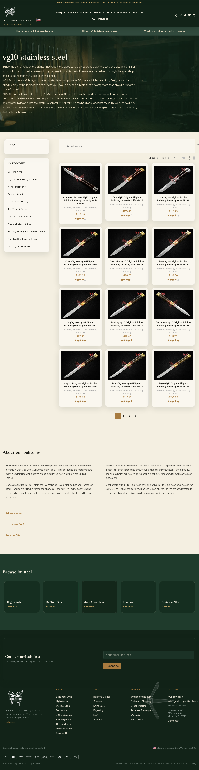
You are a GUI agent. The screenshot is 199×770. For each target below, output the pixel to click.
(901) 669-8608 (175, 696)
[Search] (176, 15)
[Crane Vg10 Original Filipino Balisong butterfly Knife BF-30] (80, 243)
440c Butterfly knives (18, 186)
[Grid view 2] (183, 158)
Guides (110, 12)
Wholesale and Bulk (141, 696)
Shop (59, 12)
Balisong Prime (15, 172)
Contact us (174, 720)
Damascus (61, 710)
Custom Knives (64, 724)
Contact (103, 18)
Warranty (135, 715)
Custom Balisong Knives (19, 224)
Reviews (73, 12)
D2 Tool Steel (63, 705)
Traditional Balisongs (18, 209)
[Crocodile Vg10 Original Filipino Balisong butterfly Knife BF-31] (127, 243)
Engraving (98, 710)
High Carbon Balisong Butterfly (22, 179)
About (136, 12)
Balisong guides (14, 513)
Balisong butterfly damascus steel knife (26, 231)
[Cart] (193, 15)
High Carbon (62, 701)
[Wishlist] (189, 15)
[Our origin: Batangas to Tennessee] (38, 20)
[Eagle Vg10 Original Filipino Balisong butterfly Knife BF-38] (173, 365)
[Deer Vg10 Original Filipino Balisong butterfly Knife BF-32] (173, 243)
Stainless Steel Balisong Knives (22, 239)
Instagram (10, 722)
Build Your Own (64, 696)
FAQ (93, 18)
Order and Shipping (141, 701)
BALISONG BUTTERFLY (19, 20)
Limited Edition (64, 728)
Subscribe (112, 666)
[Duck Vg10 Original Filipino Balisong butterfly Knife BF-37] (127, 365)
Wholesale (123, 12)
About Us (98, 719)
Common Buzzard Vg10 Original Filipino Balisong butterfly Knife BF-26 (80, 200)
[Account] (185, 15)
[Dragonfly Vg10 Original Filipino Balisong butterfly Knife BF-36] (80, 365)
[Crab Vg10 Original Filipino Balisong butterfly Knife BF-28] (173, 180)
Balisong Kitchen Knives (19, 246)
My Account (137, 719)
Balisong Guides (101, 696)
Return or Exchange (141, 710)
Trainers (99, 12)
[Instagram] (181, 15)
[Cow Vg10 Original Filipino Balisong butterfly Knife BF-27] (127, 180)
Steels (84, 12)
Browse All (61, 733)
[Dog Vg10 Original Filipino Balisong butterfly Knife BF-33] (80, 304)
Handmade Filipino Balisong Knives (18, 24)
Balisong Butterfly (16, 194)
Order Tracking (138, 705)
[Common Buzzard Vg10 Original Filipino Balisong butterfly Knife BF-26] (80, 180)
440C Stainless (64, 715)
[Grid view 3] (188, 158)
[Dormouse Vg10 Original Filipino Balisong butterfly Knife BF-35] (173, 304)
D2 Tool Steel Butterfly (18, 201)
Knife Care (99, 705)
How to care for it (15, 524)
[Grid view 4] (193, 158)
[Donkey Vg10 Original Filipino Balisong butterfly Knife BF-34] (127, 304)
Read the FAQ (13, 535)
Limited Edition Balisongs (19, 216)
